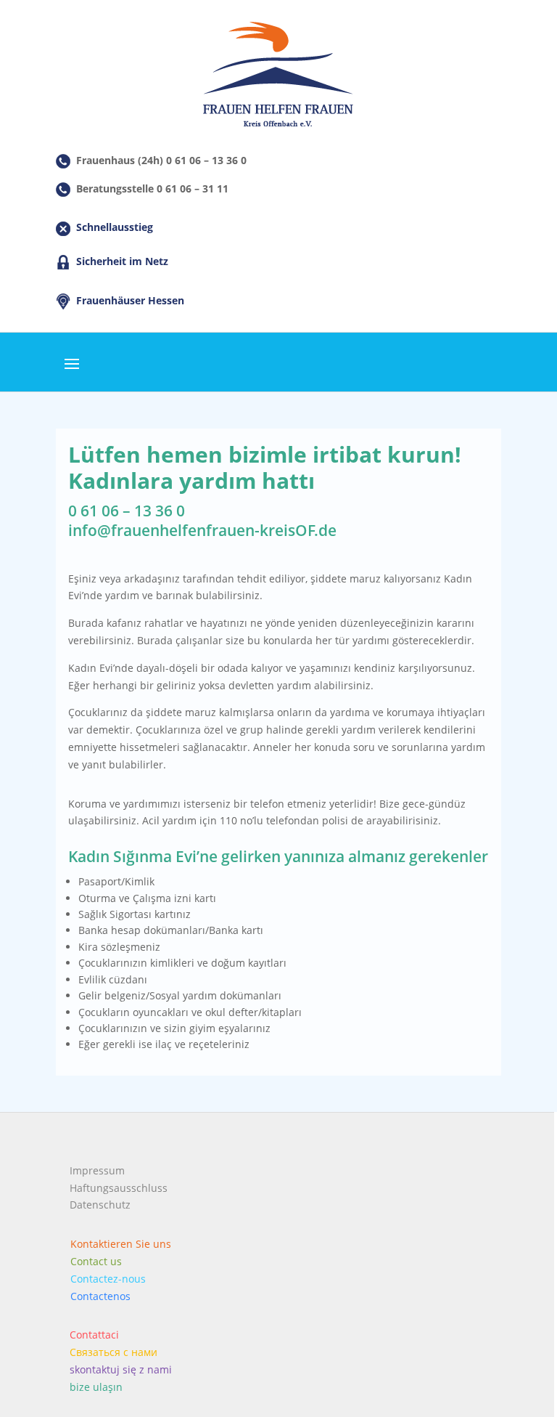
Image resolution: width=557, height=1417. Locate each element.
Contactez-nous (108, 1279)
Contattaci (94, 1334)
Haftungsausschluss (119, 1188)
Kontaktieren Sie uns (120, 1244)
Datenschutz (100, 1204)
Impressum (97, 1170)
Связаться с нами (113, 1352)
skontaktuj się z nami (121, 1369)
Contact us (96, 1261)
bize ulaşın (96, 1387)
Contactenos (100, 1296)
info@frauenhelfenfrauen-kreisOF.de (202, 530)
